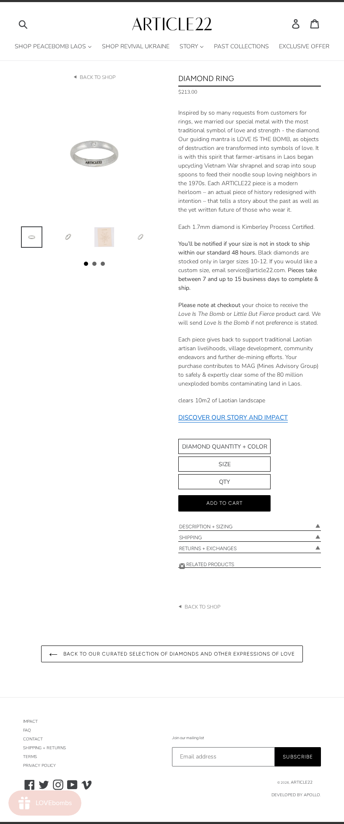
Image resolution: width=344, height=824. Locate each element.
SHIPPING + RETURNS (44, 748)
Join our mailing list (188, 737)
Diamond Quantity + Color (224, 447)
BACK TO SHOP (97, 77)
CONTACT (33, 739)
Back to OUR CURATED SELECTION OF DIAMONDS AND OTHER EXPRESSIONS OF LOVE (178, 654)
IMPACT (30, 721)
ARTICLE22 (302, 782)
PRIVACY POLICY (39, 766)
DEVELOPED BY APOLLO (295, 795)
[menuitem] (53, 47)
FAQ (27, 730)
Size (225, 464)
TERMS (30, 757)
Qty (224, 482)
